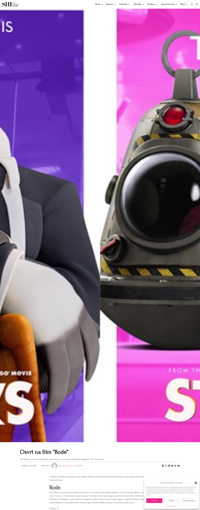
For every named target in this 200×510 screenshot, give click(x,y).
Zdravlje (137, 4)
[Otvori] (197, 4)
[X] (166, 465)
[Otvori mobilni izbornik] (192, 4)
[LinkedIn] (169, 465)
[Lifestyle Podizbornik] (129, 4)
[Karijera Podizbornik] (157, 4)
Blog (182, 4)
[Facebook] (162, 465)
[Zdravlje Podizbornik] (143, 4)
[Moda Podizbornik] (102, 4)
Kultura (45, 466)
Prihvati (154, 500)
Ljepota (109, 4)
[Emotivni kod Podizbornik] (176, 4)
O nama (169, 506)
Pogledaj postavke (189, 500)
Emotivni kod (167, 4)
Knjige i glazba (29, 466)
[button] (196, 483)
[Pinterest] (175, 465)
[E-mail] (178, 465)
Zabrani (171, 500)
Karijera (151, 4)
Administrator (68, 465)
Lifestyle (123, 4)
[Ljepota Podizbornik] (115, 4)
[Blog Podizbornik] (187, 4)
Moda (97, 4)
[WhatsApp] (172, 465)
